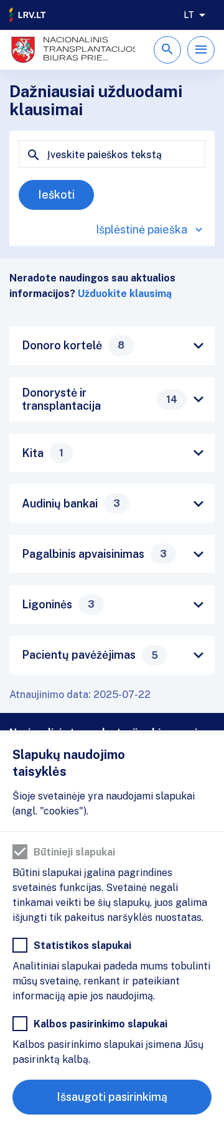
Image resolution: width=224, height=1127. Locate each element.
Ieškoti (56, 194)
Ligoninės (58, 604)
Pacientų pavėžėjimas (90, 654)
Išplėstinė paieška (141, 229)
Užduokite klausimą (125, 293)
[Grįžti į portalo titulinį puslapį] (28, 15)
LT (189, 15)
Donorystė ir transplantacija (99, 399)
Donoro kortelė (73, 345)
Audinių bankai (71, 503)
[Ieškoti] (167, 50)
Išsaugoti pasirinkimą (112, 1096)
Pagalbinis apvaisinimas (94, 553)
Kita (42, 453)
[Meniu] (201, 50)
